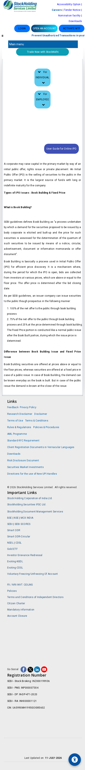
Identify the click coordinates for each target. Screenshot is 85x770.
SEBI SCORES (23, 524)
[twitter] (30, 669)
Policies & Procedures (46, 427)
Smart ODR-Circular (18, 536)
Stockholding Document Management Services (35, 511)
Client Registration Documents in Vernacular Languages (40, 447)
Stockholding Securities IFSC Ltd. (26, 504)
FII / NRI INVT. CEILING (20, 584)
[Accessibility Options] (74, 759)
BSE (10, 517)
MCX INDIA (27, 517)
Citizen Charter (16, 603)
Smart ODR (13, 530)
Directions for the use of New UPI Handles (32, 473)
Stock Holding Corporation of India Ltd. (29, 498)
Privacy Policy (28, 407)
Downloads (75, 21)
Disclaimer (40, 414)
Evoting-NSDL (15, 561)
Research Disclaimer (19, 414)
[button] (44, 28)
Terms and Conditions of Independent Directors (35, 597)
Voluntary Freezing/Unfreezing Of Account (32, 573)
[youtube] (44, 669)
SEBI (10, 524)
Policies (12, 590)
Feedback (13, 407)
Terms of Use (15, 420)
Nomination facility (69, 15)
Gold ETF (12, 549)
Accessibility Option (69, 4)
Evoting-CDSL (15, 567)
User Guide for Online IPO (61, 148)
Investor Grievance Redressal (24, 555)
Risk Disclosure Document (23, 460)
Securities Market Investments (25, 467)
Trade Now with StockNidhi (42, 51)
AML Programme (17, 433)
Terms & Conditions (36, 420)
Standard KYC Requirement (23, 440)
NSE (16, 517)
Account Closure (17, 615)
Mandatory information (20, 609)
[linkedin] (37, 669)
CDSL (18, 542)
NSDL (10, 542)
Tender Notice (72, 10)
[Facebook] (23, 669)
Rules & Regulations (19, 427)
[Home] (21, 6)
